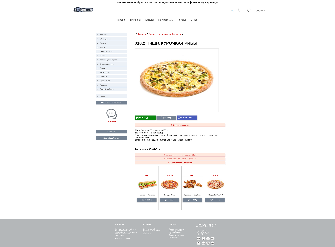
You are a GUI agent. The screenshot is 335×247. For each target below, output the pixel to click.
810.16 (215, 175)
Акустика (103, 77)
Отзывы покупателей (123, 234)
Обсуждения (105, 39)
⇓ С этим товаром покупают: (180, 163)
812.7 (147, 175)
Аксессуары (105, 72)
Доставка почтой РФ (150, 229)
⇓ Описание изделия (180, 125)
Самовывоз (147, 234)
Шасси (102, 56)
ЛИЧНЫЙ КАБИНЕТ (122, 238)
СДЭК (145, 232)
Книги (102, 47)
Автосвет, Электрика (108, 60)
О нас (194, 19)
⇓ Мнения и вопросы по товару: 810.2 (180, 155)
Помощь (181, 19)
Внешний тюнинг (107, 64)
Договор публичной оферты (125, 229)
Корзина (103, 85)
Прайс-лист (105, 81)
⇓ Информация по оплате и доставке (180, 159)
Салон (102, 68)
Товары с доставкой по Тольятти (165, 34)
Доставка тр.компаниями (152, 231)
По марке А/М (165, 19)
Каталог (150, 19)
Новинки (103, 35)
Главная (121, 19)
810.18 (170, 175)
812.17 (193, 175)
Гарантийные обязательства (126, 232)
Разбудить (111, 121)
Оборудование (106, 51)
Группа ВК (135, 19)
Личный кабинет (107, 89)
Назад (102, 96)
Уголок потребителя (122, 231)
